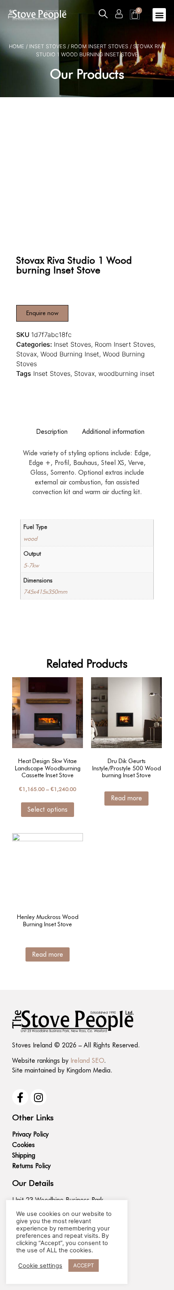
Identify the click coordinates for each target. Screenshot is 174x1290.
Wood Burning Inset (69, 354)
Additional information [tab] (113, 431)
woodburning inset (126, 373)
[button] (103, 14)
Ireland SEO (87, 1060)
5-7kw (31, 565)
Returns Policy (31, 1166)
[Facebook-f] (20, 1097)
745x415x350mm (45, 591)
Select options (48, 809)
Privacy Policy (30, 1134)
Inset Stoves (47, 46)
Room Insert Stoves (99, 46)
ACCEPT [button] (83, 1265)
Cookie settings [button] (40, 1265)
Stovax (26, 354)
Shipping (23, 1155)
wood (30, 538)
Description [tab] (52, 431)
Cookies (23, 1145)
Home (16, 46)
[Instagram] (38, 1097)
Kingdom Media (88, 1070)
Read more (126, 798)
